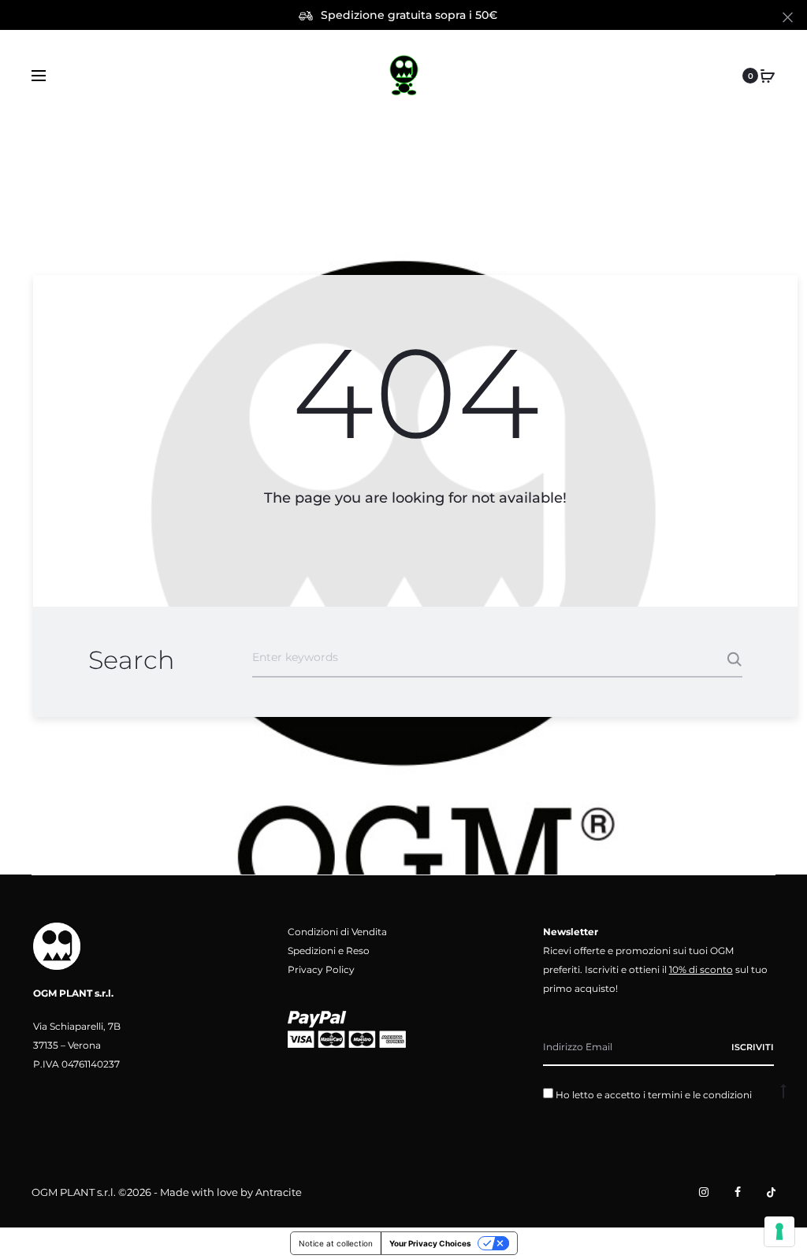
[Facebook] (737, 1192)
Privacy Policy (321, 969)
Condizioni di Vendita (337, 932)
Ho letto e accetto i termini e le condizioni (654, 1095)
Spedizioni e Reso (329, 950)
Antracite (278, 1192)
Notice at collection (336, 1243)
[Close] (788, 16)
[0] (767, 76)
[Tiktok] (771, 1192)
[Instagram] (703, 1192)
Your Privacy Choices (430, 1243)
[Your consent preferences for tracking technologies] (779, 1231)
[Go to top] (783, 1090)
